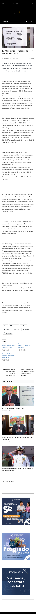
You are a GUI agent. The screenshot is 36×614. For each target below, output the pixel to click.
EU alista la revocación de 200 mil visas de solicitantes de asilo (18, 4)
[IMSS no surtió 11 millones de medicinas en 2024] (18, 37)
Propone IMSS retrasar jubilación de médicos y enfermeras (8, 355)
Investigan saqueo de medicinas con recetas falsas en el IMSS (8, 345)
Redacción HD (7, 58)
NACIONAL (31, 58)
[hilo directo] (18, 12)
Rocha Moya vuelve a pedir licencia (13, 408)
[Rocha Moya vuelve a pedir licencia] (18, 396)
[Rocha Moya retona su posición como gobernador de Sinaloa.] (18, 425)
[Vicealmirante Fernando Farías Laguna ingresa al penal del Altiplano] (18, 456)
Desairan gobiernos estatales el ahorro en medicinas (24, 345)
